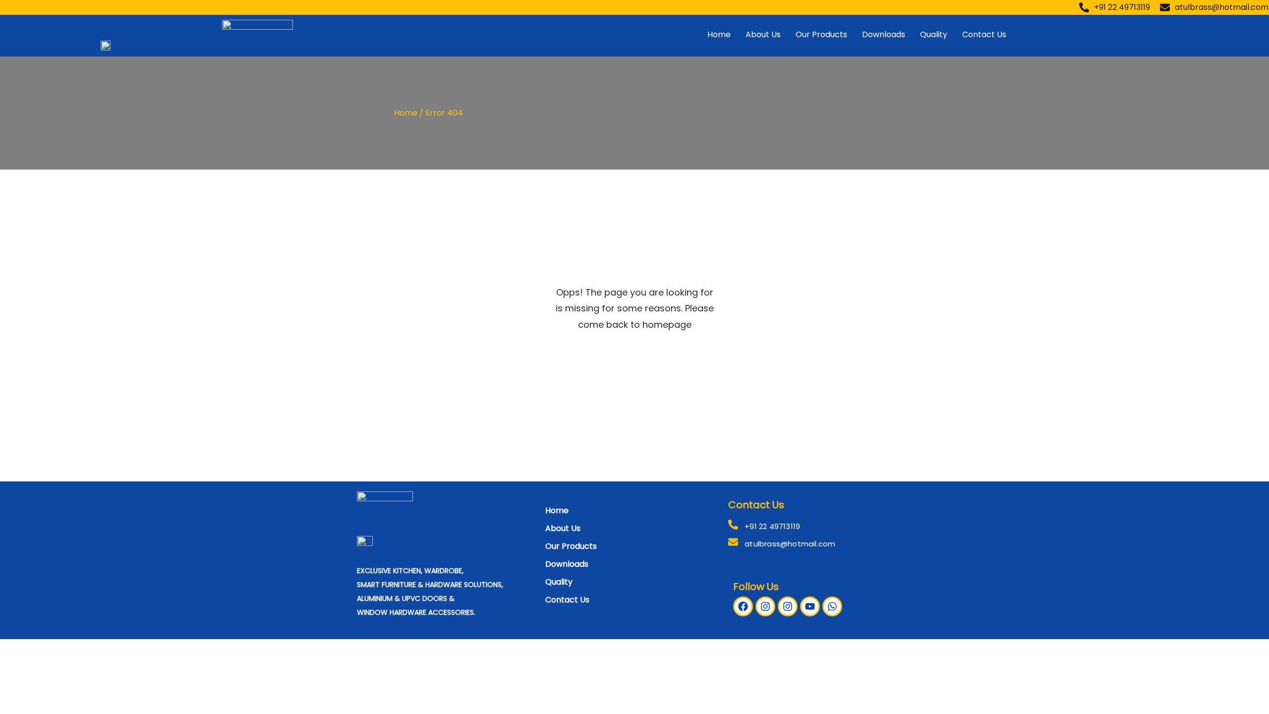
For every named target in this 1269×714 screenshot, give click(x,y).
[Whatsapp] (832, 606)
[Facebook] (743, 606)
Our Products (821, 34)
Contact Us (984, 34)
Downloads (883, 34)
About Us (763, 34)
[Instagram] (765, 606)
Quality (933, 34)
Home (719, 34)
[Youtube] (810, 606)
